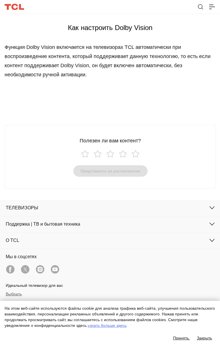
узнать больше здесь (107, 325)
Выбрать (14, 294)
